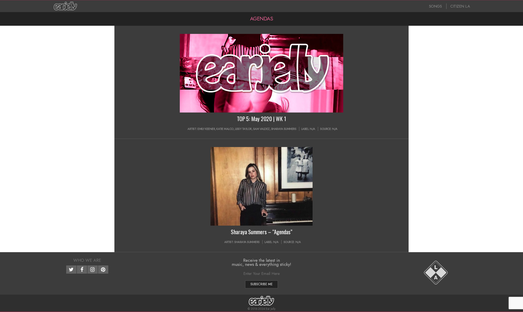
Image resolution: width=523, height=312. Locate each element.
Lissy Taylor (243, 129)
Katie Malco (225, 129)
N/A (312, 129)
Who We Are (87, 260)
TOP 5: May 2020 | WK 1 (261, 119)
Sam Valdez (261, 129)
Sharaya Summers (283, 129)
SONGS (435, 6)
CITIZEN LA (460, 6)
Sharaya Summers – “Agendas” (261, 232)
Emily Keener (206, 129)
